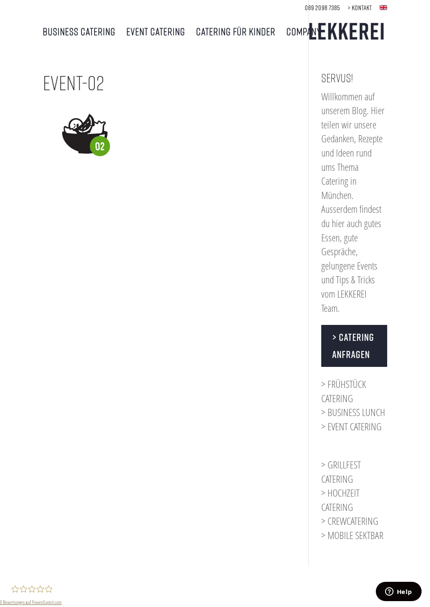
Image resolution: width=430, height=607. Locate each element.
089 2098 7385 (322, 8)
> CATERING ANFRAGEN (353, 345)
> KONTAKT (360, 8)
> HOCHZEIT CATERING (340, 500)
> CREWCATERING (349, 521)
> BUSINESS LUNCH (353, 412)
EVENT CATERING (155, 33)
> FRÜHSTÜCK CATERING (343, 391)
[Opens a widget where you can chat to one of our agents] (398, 592)
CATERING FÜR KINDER (235, 33)
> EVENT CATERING (351, 426)
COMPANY (303, 33)
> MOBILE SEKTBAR (352, 535)
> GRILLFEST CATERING (341, 472)
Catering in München (339, 188)
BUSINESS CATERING (79, 33)
